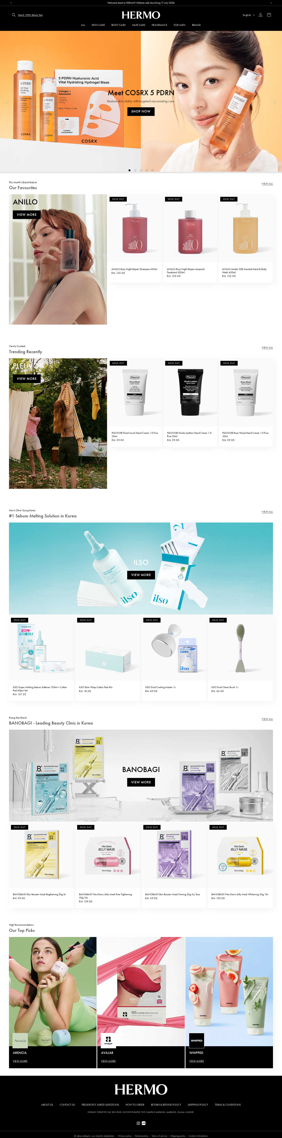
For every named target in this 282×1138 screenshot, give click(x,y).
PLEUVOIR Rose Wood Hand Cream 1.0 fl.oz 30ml (245, 435)
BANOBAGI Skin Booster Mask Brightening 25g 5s (39, 894)
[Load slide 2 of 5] (135, 170)
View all (267, 183)
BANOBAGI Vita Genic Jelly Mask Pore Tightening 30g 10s (105, 896)
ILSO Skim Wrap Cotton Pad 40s (95, 687)
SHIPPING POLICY (198, 1104)
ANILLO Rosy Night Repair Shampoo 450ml (134, 269)
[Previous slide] (7, 102)
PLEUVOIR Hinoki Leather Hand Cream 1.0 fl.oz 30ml (189, 435)
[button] (26, 15)
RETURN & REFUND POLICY (166, 1104)
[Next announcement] (271, 3)
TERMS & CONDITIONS (228, 1104)
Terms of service (159, 1136)
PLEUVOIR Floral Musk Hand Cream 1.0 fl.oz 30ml (135, 435)
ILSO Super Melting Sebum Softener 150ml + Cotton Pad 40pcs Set (40, 689)
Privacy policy (125, 1136)
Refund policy (141, 1136)
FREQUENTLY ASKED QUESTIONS (100, 1104)
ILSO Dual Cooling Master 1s (160, 687)
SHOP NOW (141, 111)
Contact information (198, 1136)
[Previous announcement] (11, 3)
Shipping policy (178, 1136)
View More (27, 215)
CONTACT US (67, 1104)
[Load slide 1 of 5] (129, 170)
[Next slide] (274, 102)
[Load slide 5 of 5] (152, 170)
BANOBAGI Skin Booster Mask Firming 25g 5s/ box (172, 894)
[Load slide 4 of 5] (147, 170)
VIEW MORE (20, 1061)
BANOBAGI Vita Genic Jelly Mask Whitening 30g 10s (239, 894)
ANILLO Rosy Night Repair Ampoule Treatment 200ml (186, 271)
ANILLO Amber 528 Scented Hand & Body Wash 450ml (244, 271)
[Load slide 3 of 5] (141, 170)
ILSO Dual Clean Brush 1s (224, 687)
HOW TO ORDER (135, 1104)
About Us (47, 1104)
